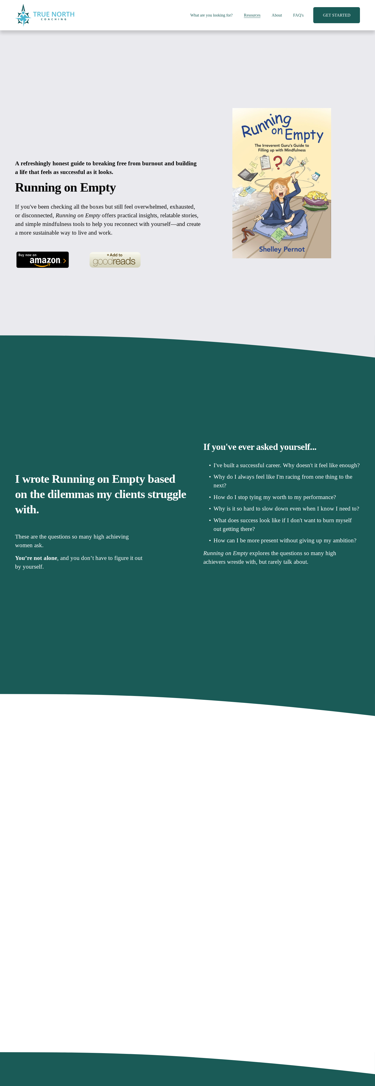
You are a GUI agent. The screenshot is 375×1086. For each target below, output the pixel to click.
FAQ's (298, 15)
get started (337, 15)
